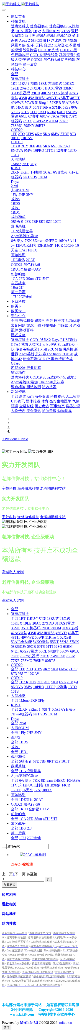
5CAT (55, 709)
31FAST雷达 (65, 623)
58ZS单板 (18, 646)
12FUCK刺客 (33, 785)
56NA (64, 642)
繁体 (7, 1027)
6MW (63, 669)
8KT (36, 714)
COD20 (17, 665)
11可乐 (16, 785)
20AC (36, 623)
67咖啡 (53, 651)
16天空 (27, 790)
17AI (37, 790)
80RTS (50, 661)
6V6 (62, 682)
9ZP (57, 761)
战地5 (15, 737)
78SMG (26, 661)
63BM (67, 646)
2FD (30, 819)
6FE (36, 761)
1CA (22, 819)
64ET (15, 651)
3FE (40, 682)
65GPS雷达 (29, 651)
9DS (44, 714)
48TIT (15, 637)
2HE (30, 733)
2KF (34, 700)
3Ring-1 (35, 709)
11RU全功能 (36, 618)
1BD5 (23, 742)
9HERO (60, 780)
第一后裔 (18, 833)
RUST (15, 705)
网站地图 (9, 914)
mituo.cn (65, 1022)
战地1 (15, 747)
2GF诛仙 (34, 838)
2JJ (29, 828)
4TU (46, 819)
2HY (32, 682)
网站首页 (18, 16)
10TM (52, 714)
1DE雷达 (26, 800)
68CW (64, 651)
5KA (54, 669)
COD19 (17, 678)
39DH (46, 628)
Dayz (15, 719)
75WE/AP (57, 656)
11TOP (50, 687)
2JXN (23, 709)
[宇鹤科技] (41, 4)
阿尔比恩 (18, 795)
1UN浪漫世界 (30, 771)
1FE (22, 669)
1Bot (22, 828)
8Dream (47, 780)
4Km (46, 669)
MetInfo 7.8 (29, 1022)
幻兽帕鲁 (18, 814)
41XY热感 (70, 628)
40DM (56, 628)
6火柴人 (25, 780)
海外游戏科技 (28, 488)
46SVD (61, 633)
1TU (22, 838)
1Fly (22, 733)
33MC (15, 628)
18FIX (47, 790)
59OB (31, 646)
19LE (27, 623)
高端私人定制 (13, 572)
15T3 (15, 691)
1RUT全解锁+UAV (34, 809)
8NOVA (17, 687)
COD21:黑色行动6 (25, 804)
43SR (32, 633)
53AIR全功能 (21, 642)
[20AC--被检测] (33, 855)
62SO (58, 646)
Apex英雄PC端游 (24, 776)
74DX (44, 656)
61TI (49, 646)
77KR (15, 661)
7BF (43, 761)
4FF (47, 682)
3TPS (38, 669)
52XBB (65, 637)
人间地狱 (18, 696)
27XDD (48, 623)
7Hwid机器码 (21, 714)
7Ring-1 (72, 682)
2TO (29, 669)
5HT (54, 819)
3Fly (41, 700)
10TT (65, 761)
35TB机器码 (31, 628)
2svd (22, 723)
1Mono (24, 700)
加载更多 (9, 884)
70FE (15, 656)
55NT (54, 642)
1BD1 (23, 752)
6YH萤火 (68, 709)
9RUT (22, 674)
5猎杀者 (25, 761)
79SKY (38, 661)
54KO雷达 (41, 642)
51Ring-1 (52, 637)
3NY (38, 733)
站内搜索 (9, 923)
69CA (74, 651)
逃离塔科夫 (20, 614)
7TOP (73, 669)
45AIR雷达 (46, 633)
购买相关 (9, 894)
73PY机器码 (29, 656)
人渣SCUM (20, 728)
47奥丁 (73, 633)
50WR (39, 637)
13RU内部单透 (58, 618)
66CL (43, 651)
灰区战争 (18, 823)
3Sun (38, 819)
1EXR (23, 682)
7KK (36, 780)
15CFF (16, 790)
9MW (28, 687)
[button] (10, 439)
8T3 (14, 674)
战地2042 (18, 756)
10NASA (73, 780)
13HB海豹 (52, 785)
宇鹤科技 (9, 488)
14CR (66, 785)
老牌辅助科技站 (53, 488)
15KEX (16, 623)
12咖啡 (61, 687)
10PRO (38, 687)
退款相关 (9, 904)
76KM (70, 656)
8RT (50, 761)
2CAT (38, 800)
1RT (22, 618)
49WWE (27, 637)
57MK (74, 642)
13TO (72, 687)
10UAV (33, 674)
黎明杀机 (18, 766)
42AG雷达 (19, 633)
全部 (14, 74)
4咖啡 (46, 709)
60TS (41, 646)
